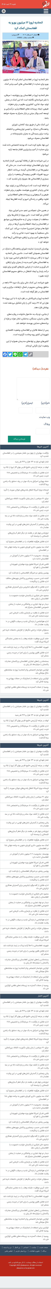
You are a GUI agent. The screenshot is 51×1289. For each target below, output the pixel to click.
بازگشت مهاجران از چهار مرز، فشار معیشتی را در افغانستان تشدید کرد (26, 455)
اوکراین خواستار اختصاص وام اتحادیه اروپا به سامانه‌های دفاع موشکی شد (26, 671)
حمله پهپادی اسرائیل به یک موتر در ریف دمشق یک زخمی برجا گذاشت (26, 483)
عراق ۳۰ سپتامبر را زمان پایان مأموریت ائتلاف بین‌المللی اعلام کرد (27, 500)
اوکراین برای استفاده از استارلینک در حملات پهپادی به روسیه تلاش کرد (27, 680)
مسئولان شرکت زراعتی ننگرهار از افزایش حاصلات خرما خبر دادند (26, 631)
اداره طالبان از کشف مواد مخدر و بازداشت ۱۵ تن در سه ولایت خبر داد (27, 517)
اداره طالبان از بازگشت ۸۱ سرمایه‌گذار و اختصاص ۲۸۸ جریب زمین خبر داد (28, 509)
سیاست (33, 1247)
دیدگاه (44, 1251)
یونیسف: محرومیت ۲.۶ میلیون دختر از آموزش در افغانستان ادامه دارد (29, 557)
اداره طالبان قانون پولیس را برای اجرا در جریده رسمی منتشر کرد (28, 654)
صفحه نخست (43, 1247)
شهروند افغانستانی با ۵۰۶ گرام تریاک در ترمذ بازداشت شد (26, 647)
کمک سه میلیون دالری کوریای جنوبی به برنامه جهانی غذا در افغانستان (26, 548)
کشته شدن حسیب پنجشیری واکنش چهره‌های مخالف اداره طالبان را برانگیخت (27, 580)
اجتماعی (25, 1247)
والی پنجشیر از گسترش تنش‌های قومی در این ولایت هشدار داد (27, 526)
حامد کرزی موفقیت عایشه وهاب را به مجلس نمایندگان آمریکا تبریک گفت (27, 640)
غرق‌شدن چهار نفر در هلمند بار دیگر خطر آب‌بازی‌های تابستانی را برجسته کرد (28, 534)
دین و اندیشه (7, 1247)
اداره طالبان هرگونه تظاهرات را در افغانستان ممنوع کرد (27, 541)
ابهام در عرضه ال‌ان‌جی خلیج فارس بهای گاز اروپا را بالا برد (26, 467)
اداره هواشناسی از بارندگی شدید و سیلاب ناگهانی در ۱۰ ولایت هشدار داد (27, 623)
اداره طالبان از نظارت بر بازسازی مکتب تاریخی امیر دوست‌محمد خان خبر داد (29, 614)
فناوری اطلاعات (34, 1251)
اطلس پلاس (9, 1251)
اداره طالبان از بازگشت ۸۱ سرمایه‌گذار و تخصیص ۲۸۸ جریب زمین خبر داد (28, 474)
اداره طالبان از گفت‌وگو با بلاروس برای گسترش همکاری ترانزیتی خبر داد (27, 588)
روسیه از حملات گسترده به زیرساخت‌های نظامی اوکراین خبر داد (27, 689)
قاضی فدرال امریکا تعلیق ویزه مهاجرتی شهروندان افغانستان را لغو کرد (29, 566)
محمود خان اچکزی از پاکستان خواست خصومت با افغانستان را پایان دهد (29, 597)
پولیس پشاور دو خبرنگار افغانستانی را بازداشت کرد (29, 573)
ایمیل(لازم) (27, 403)
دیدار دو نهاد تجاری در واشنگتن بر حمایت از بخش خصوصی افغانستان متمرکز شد (28, 606)
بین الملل (17, 1247)
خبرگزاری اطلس (45, 4)
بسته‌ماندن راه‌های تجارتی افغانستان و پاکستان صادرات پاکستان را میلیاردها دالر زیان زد (27, 663)
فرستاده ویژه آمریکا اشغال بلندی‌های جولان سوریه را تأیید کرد (26, 491)
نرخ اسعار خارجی (20, 1251)
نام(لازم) (45, 403)
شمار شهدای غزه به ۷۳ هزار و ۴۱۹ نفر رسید (32, 462)
